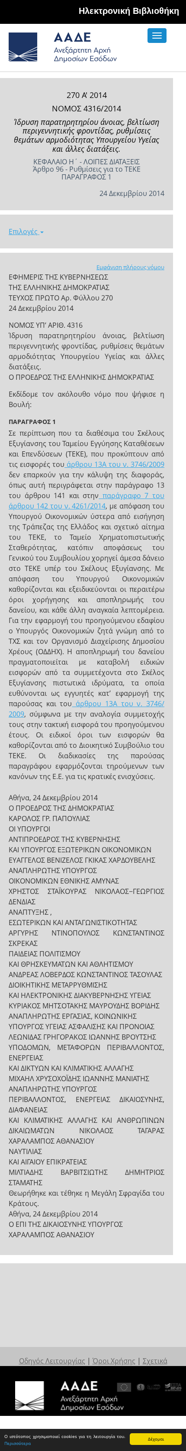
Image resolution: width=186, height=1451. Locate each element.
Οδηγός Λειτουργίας (52, 1361)
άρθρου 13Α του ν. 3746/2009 (114, 464)
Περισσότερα (17, 1443)
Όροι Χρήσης (114, 1361)
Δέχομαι (156, 1439)
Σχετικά (155, 1361)
